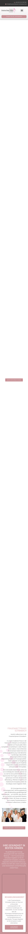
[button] (22, 10)
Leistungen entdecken (14, 927)
